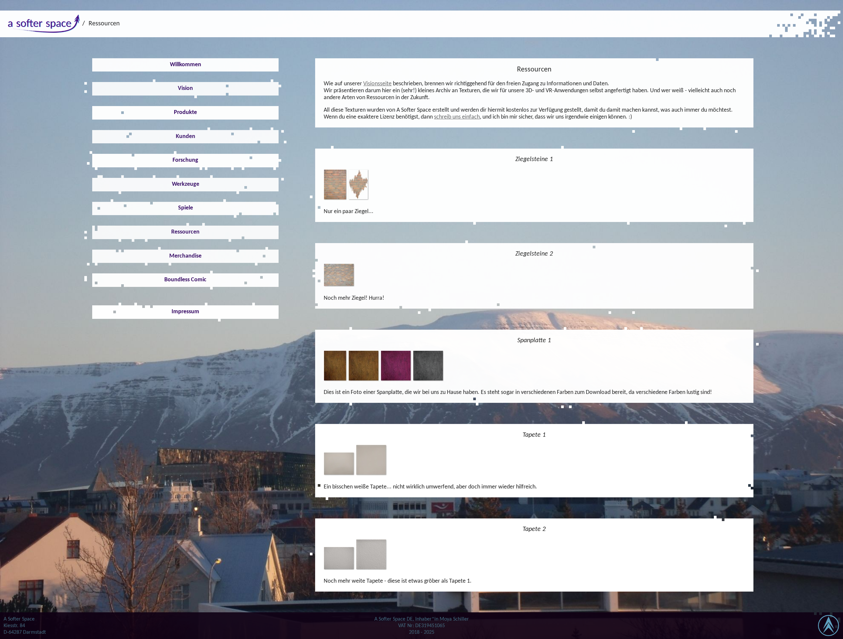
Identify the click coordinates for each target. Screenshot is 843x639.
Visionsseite (377, 84)
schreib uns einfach (457, 117)
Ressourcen (104, 23)
